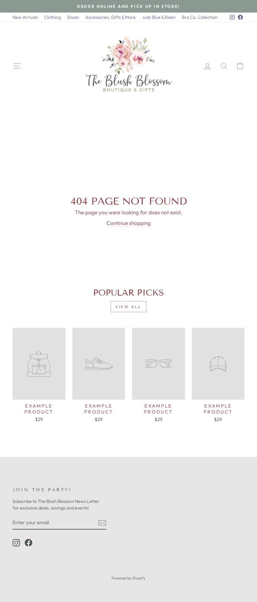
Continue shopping (129, 223)
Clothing (52, 17)
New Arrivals (25, 17)
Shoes (73, 17)
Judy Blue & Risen (159, 17)
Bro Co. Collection (200, 17)
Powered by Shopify (128, 578)
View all (128, 306)
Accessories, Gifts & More (110, 17)
